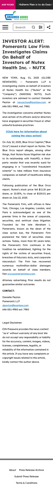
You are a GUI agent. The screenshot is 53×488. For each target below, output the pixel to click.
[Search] (33, 27)
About (12, 470)
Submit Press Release (26, 476)
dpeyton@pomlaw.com (15, 305)
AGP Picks (8, 4)
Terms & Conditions (26, 482)
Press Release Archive (31, 470)
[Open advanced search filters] (40, 27)
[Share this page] (49, 27)
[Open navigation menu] (5, 27)
